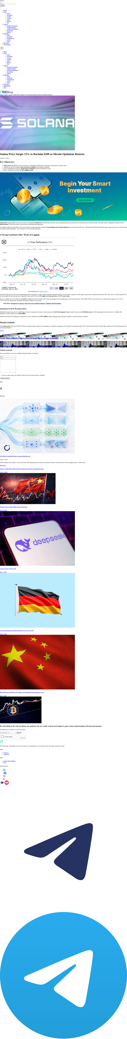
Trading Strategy (11, 27)
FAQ (4, 762)
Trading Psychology (12, 26)
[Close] (0, 2)
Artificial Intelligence (12, 29)
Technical (9, 36)
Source (2, 330)
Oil (8, 23)
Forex (8, 13)
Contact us (6, 754)
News (5, 12)
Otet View (6, 43)
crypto (8, 40)
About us (5, 752)
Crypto (9, 16)
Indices (9, 32)
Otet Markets (7, 44)
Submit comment (5, 378)
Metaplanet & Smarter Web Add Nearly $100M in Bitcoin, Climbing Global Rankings (36, 303)
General (9, 18)
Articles (5, 24)
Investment (10, 30)
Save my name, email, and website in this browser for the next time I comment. (23, 375)
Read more (3, 465)
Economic (9, 15)
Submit (2, 5)
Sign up (19, 732)
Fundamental (10, 38)
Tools (8, 35)
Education (6, 33)
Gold (8, 19)
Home (5, 10)
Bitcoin (9, 21)
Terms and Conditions (9, 761)
